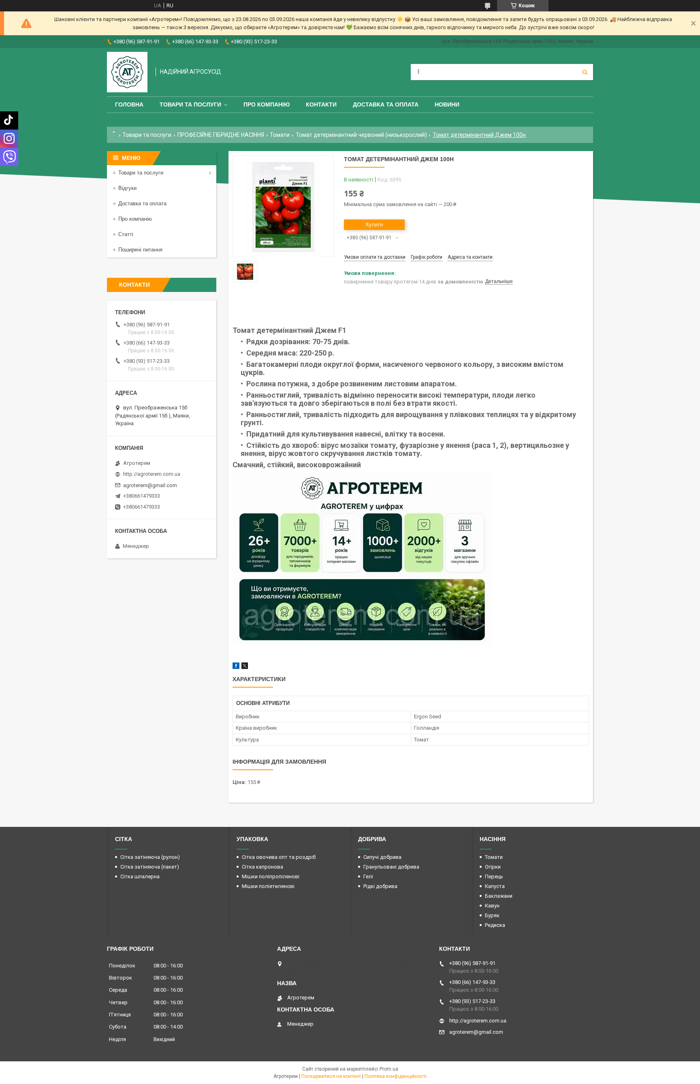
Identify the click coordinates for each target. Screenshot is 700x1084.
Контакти (321, 104)
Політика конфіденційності (396, 1076)
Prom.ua (389, 1069)
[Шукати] (585, 72)
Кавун (492, 906)
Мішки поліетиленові (268, 886)
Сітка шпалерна (140, 876)
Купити (374, 224)
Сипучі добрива (382, 857)
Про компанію (266, 104)
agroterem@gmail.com (150, 485)
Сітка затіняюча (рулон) (150, 857)
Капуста (495, 886)
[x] (244, 667)
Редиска (495, 925)
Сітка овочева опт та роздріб (279, 857)
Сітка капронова (262, 867)
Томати (280, 135)
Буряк (492, 915)
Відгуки (127, 188)
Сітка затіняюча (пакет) (149, 867)
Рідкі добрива (380, 886)
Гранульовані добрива (391, 867)
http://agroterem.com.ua (151, 474)
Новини (447, 104)
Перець (494, 876)
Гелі (368, 876)
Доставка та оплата (385, 104)
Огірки (493, 867)
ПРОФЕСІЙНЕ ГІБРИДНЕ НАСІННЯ (220, 135)
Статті (125, 234)
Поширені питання (140, 250)
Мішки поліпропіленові (270, 876)
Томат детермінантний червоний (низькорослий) (361, 135)
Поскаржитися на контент (331, 1076)
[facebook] (236, 667)
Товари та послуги (190, 104)
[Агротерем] (127, 72)
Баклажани (498, 896)
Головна (129, 104)
